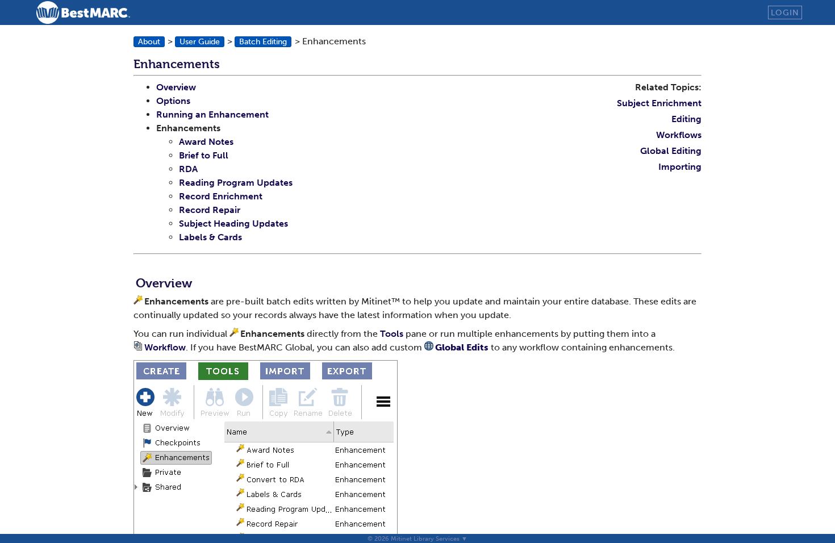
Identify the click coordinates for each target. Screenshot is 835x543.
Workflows (679, 135)
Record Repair (209, 209)
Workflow (165, 347)
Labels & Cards (210, 237)
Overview (176, 87)
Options (173, 100)
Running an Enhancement (212, 114)
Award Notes (206, 141)
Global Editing (671, 150)
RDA (188, 169)
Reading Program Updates (236, 182)
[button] (149, 41)
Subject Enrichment (659, 103)
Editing (686, 119)
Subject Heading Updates (233, 223)
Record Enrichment (220, 196)
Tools (391, 333)
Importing (680, 166)
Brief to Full (203, 155)
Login (785, 12)
